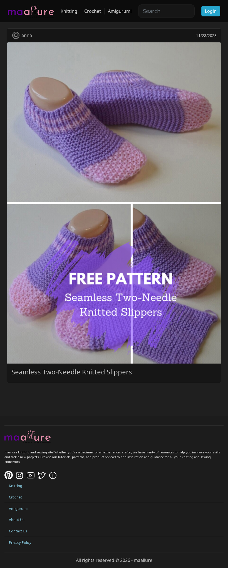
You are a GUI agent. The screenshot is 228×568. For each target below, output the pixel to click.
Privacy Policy (20, 542)
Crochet (92, 11)
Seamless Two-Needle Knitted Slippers (71, 371)
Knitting (69, 11)
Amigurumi (120, 11)
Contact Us (18, 531)
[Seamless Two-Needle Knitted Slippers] (114, 202)
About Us (16, 519)
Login (211, 11)
